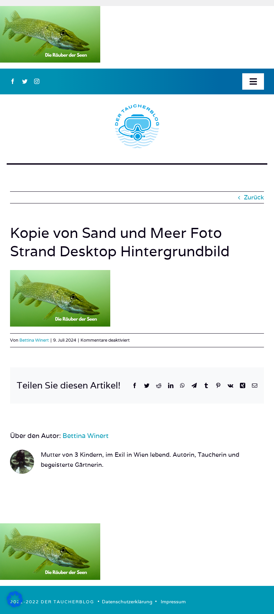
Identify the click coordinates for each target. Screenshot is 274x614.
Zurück (254, 197)
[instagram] (36, 81)
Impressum (173, 602)
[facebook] (12, 81)
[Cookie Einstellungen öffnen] (15, 605)
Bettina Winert (34, 340)
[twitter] (24, 81)
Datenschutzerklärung (127, 602)
